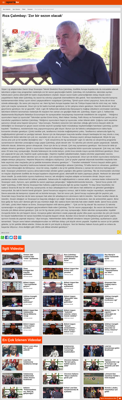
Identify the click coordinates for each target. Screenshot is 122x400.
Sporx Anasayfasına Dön (109, 398)
